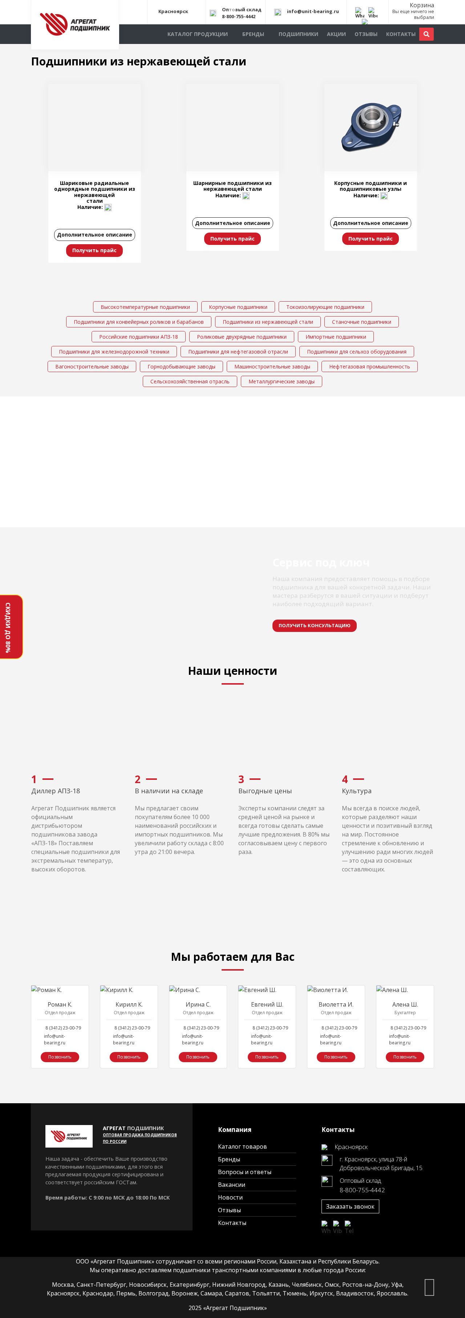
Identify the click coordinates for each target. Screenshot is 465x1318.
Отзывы (366, 34)
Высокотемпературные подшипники (145, 306)
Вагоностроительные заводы (92, 366)
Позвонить (60, 1057)
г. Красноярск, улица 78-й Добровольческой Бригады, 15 (381, 1163)
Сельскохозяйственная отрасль (190, 381)
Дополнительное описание (94, 234)
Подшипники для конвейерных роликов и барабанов (139, 321)
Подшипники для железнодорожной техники (114, 351)
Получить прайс (94, 250)
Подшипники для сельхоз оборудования (357, 351)
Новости (230, 1197)
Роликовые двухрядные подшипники (242, 336)
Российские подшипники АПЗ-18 (138, 336)
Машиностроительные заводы (272, 366)
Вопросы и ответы (244, 1172)
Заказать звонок (350, 1206)
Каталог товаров (242, 1146)
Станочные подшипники (361, 321)
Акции (336, 34)
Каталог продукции (197, 34)
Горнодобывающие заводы (181, 366)
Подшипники (298, 34)
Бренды (253, 34)
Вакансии (231, 1185)
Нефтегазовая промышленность (369, 366)
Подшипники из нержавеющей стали (268, 321)
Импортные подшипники (336, 336)
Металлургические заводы (281, 381)
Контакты (401, 34)
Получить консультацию (315, 625)
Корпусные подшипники (238, 306)
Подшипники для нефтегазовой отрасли (238, 351)
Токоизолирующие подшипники (325, 306)
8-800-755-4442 (238, 16)
